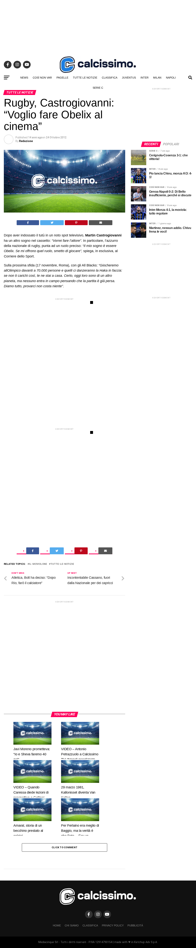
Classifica (109, 77)
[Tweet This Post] (52, 222)
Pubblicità (135, 925)
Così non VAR (42, 77)
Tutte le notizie (85, 77)
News (24, 77)
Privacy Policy (113, 925)
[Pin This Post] (76, 222)
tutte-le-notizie (62, 564)
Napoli (171, 77)
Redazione (26, 141)
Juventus (129, 77)
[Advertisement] (98, 27)
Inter (144, 77)
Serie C (98, 87)
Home (57, 925)
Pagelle (62, 77)
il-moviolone (38, 564)
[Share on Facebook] (28, 222)
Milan (157, 77)
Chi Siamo (72, 925)
